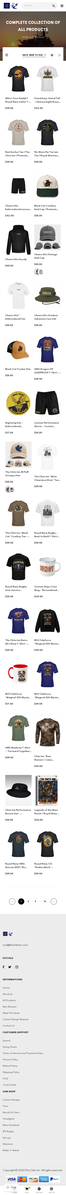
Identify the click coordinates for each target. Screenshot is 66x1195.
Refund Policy (10, 1066)
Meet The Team (11, 1013)
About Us (8, 994)
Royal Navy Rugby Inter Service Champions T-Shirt (16, 590)
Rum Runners (10, 1007)
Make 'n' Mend (11, 1150)
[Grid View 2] (53, 55)
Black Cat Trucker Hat (17, 369)
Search (6, 1041)
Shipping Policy (11, 1072)
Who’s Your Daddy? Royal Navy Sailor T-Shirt (17, 102)
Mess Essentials (11, 1125)
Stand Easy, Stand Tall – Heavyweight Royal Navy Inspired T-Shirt (47, 102)
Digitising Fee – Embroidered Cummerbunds (14, 426)
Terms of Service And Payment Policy (23, 1053)
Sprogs (7, 1138)
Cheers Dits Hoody (16, 259)
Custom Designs (11, 1100)
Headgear (9, 1119)
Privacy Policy (10, 1060)
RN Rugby (8, 1131)
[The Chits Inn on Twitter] (9, 968)
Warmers (8, 1144)
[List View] (59, 55)
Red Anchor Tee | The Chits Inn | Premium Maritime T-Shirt (17, 155)
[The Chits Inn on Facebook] (3, 968)
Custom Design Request (16, 1019)
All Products (9, 1000)
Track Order (9, 1085)
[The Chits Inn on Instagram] (16, 968)
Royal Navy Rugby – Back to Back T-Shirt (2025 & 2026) (46, 536)
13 (45, 902)
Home (6, 988)
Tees (5, 1106)
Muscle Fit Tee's (11, 1112)
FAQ (5, 1079)
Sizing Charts (10, 1047)
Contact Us (9, 1026)
